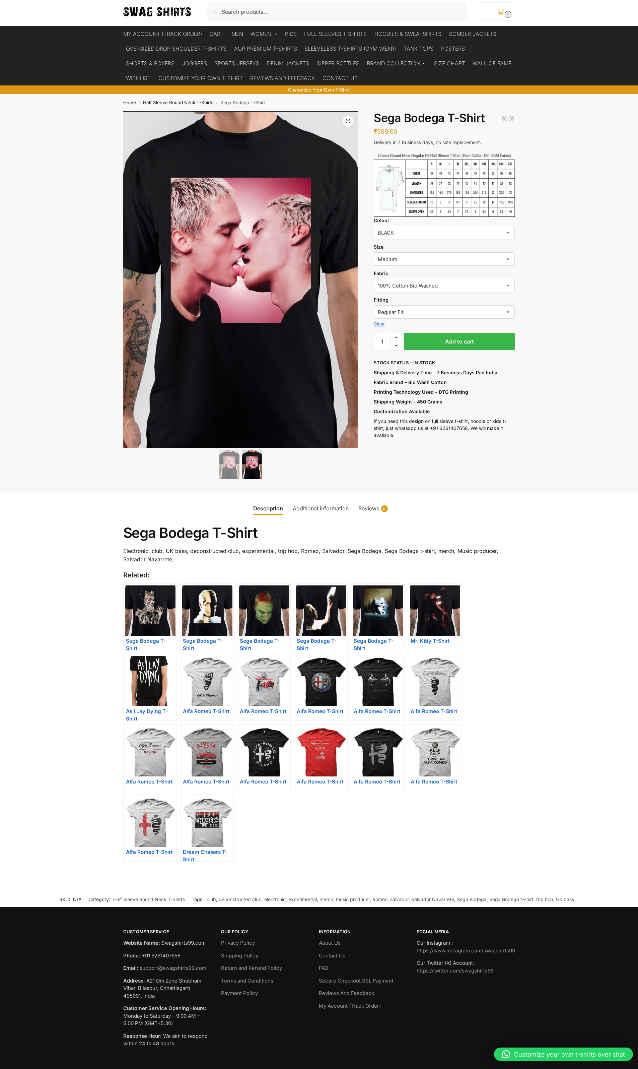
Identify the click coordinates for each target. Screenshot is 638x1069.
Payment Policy (239, 993)
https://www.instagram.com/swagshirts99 (466, 950)
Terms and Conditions (247, 981)
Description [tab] (268, 508)
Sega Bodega (472, 899)
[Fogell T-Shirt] (511, 118)
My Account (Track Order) (350, 1006)
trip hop (544, 899)
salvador (399, 899)
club (211, 899)
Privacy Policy (238, 943)
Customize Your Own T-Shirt (319, 89)
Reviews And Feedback (346, 993)
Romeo (379, 899)
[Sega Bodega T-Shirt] (504, 118)
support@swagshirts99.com (173, 968)
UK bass (565, 899)
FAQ (323, 968)
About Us (330, 943)
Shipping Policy (239, 955)
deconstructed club (240, 899)
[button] (497, 11)
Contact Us (332, 955)
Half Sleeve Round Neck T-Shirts (178, 102)
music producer (353, 899)
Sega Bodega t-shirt (511, 899)
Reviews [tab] (372, 508)
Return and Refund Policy (251, 968)
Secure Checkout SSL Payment (356, 981)
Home (129, 102)
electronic (275, 899)
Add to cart (459, 341)
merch (326, 899)
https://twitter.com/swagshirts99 (455, 970)
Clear (379, 323)
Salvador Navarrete (432, 899)
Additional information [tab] (321, 508)
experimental (302, 899)
